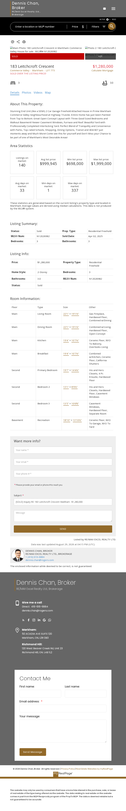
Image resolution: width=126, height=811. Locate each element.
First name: (27, 686)
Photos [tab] (26, 92)
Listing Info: (19, 253)
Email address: (30, 701)
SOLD (114, 19)
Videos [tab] (38, 92)
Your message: (30, 716)
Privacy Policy (68, 769)
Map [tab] (48, 92)
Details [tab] (14, 92)
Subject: (18, 495)
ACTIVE (102, 19)
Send (63, 528)
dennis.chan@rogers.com (40, 560)
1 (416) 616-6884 (35, 556)
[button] (23, 620)
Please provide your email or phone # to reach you (39, 484)
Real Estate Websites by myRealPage (94, 769)
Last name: (72, 686)
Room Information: (25, 298)
